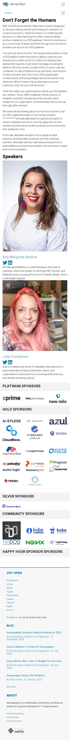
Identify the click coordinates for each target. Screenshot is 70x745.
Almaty (10, 584)
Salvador (10, 602)
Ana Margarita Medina (20, 257)
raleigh (8, 13)
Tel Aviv (10, 610)
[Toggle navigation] (63, 4)
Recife (9, 606)
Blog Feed (11, 686)
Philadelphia (12, 580)
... (26, 278)
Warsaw (10, 599)
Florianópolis (12, 595)
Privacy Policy (13, 717)
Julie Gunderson (15, 357)
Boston (10, 588)
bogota (10, 591)
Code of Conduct (14, 721)
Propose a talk (14, 617)
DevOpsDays (17, 4)
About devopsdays (15, 713)
